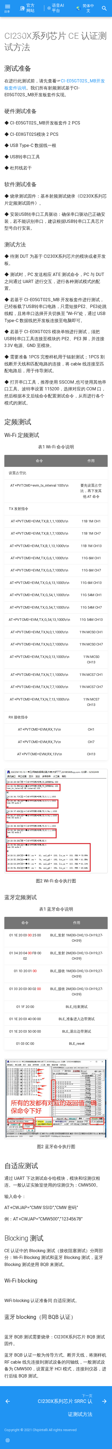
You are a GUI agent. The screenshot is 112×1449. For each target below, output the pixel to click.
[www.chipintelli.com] (7, 1440)
